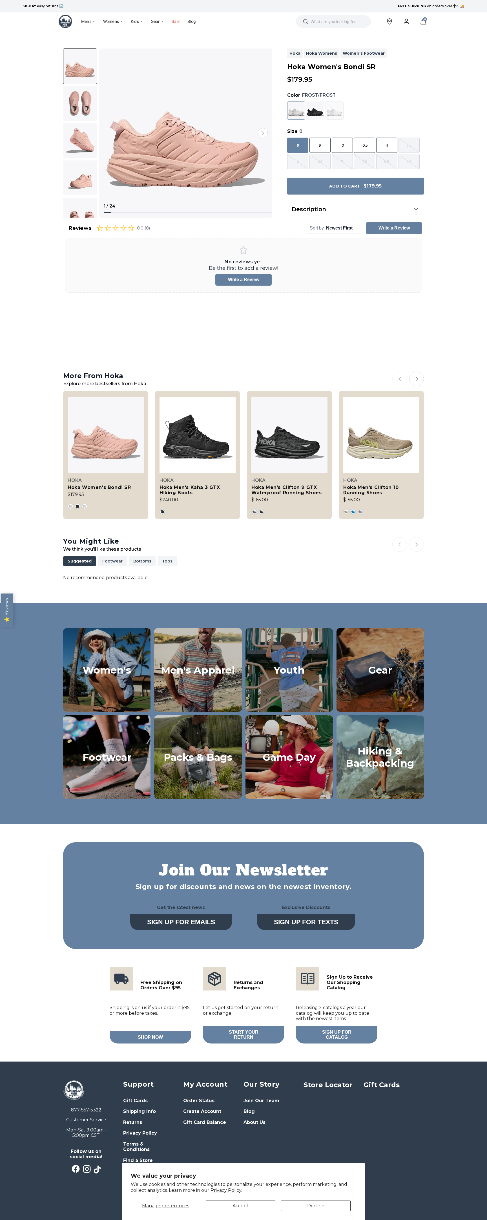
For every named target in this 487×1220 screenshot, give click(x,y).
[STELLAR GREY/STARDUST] (360, 512)
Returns (132, 1122)
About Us (254, 1122)
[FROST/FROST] (70, 506)
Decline (315, 1205)
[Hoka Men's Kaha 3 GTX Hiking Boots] (197, 455)
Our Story (261, 1084)
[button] (423, 21)
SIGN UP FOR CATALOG (336, 1035)
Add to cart (355, 186)
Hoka (294, 53)
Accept (241, 1205)
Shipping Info (139, 1111)
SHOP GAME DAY (289, 792)
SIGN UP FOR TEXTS (306, 922)
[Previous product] (399, 379)
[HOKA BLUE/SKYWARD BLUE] (353, 512)
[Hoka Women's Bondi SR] (105, 455)
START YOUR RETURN (243, 1035)
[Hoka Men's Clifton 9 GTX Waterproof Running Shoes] (289, 455)
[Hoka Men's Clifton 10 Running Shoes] (381, 455)
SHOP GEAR (380, 705)
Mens (86, 21)
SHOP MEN (197, 705)
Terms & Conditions (136, 1146)
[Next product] (416, 379)
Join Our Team (261, 1100)
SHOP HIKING (380, 792)
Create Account (202, 1111)
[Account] (406, 21)
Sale (176, 21)
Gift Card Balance (204, 1122)
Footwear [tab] (112, 561)
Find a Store (138, 1160)
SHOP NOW (150, 1037)
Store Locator (328, 1085)
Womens (111, 21)
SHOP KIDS (289, 705)
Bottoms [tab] (142, 561)
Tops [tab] (167, 561)
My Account (205, 1084)
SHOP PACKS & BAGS (198, 789)
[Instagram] (87, 1169)
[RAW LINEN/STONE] (346, 512)
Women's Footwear (364, 53)
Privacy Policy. (226, 1190)
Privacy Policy (140, 1133)
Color (311, 95)
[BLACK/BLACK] (77, 506)
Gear (155, 21)
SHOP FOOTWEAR (107, 792)
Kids (135, 21)
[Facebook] (76, 1168)
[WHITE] (84, 506)
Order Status (198, 1100)
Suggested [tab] (80, 561)
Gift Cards (135, 1100)
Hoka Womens (321, 53)
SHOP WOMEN (107, 705)
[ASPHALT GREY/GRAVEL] (254, 512)
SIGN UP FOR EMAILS (181, 922)
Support (138, 1084)
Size (294, 131)
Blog (191, 21)
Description (309, 209)
